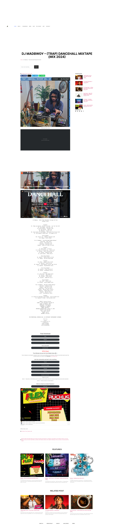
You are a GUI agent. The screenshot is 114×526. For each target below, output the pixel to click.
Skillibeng (53, 439)
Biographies (25, 26)
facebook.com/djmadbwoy (45, 323)
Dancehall (40, 438)
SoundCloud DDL (45, 347)
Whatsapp (45, 368)
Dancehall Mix (44, 438)
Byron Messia (35, 438)
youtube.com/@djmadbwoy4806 (45, 325)
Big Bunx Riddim (24, 438)
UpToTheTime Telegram (45, 365)
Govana (25, 439)
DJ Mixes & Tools (24, 73)
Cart (44, 26)
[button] (23, 76)
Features (29, 73)
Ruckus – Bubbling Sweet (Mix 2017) (77, 478)
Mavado (45, 439)
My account (38, 26)
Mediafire (45, 339)
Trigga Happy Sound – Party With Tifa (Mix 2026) (87, 76)
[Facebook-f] (84, 26)
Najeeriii (50, 439)
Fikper (45, 336)
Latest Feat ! (45, 386)
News (30, 26)
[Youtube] (80, 26)
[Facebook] (75, 111)
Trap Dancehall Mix (65, 439)
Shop (34, 26)
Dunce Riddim (58, 438)
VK (45, 342)
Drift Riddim (54, 438)
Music (19, 26)
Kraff (39, 439)
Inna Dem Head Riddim (31, 439)
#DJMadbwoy (45, 320)
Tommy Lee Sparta (58, 439)
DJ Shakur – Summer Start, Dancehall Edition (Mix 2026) (87, 100)
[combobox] (27, 67)
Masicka (42, 439)
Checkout (48, 26)
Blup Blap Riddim (30, 438)
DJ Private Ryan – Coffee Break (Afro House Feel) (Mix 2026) (88, 88)
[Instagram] (82, 26)
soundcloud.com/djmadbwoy (45, 324)
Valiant (22, 440)
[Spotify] (81, 111)
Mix (31, 73)
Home (15, 26)
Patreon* (45, 371)
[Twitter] (77, 111)
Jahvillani (36, 439)
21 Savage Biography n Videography (87, 82)
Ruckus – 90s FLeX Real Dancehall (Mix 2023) (88, 106)
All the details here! (54, 356)
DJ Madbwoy (49, 438)
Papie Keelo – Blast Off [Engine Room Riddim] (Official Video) (87, 94)
